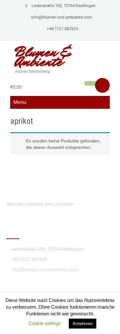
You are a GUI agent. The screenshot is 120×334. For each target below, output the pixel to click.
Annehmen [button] (82, 323)
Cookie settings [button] (44, 323)
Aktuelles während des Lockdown (40, 204)
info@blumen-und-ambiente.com (61, 17)
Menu (19, 102)
